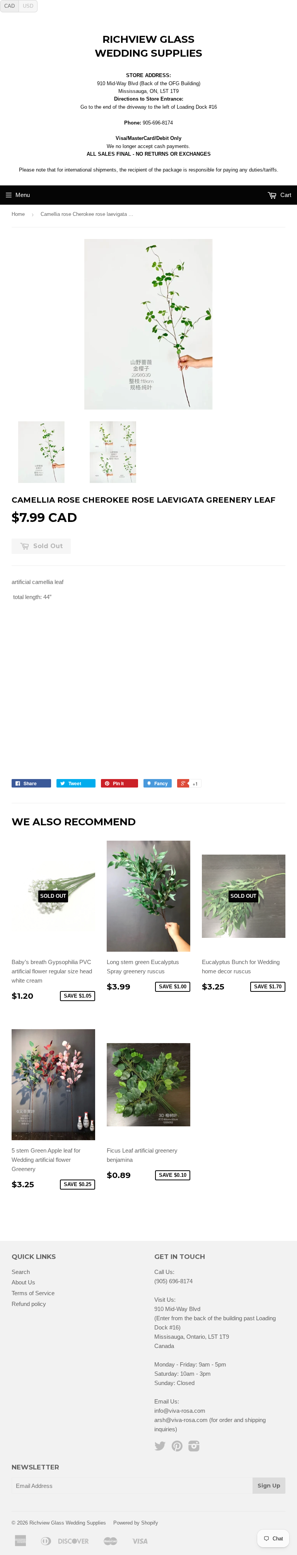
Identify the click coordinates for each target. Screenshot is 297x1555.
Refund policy (29, 1304)
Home (18, 214)
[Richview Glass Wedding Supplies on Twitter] (160, 1448)
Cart (285, 195)
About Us (23, 1282)
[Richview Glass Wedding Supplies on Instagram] (194, 1448)
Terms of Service (33, 1293)
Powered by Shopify (135, 1523)
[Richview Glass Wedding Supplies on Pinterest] (177, 1448)
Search (21, 1272)
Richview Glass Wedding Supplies (148, 46)
